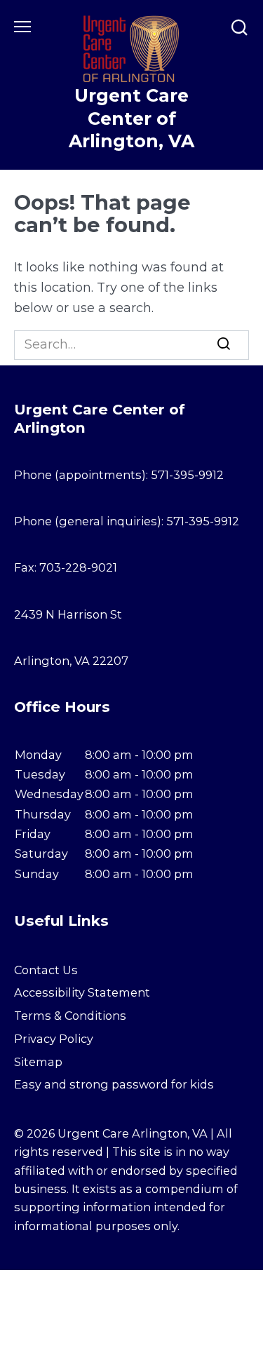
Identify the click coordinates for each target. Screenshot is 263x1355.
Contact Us (46, 970)
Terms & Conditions (70, 1016)
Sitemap (38, 1062)
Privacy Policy (53, 1039)
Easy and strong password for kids (114, 1084)
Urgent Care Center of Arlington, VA (131, 118)
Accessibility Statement (82, 992)
